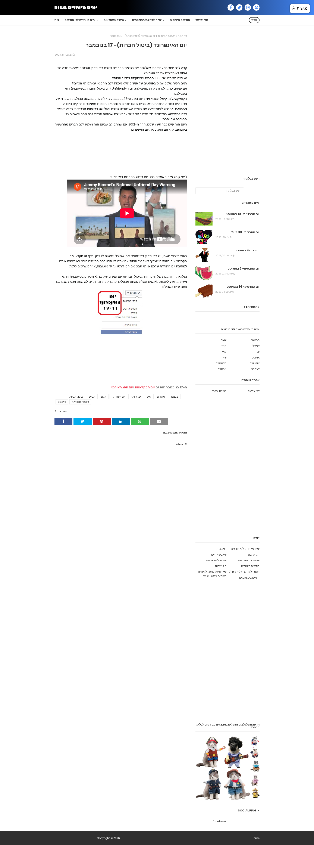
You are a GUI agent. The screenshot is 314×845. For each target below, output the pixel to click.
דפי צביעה (254, 391)
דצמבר (255, 369)
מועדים (161, 396)
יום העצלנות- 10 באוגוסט (243, 214)
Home (256, 838)
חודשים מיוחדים (250, 566)
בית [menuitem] (56, 20)
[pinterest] (256, 7)
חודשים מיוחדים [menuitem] (180, 20)
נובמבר (174, 396)
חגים (103, 396)
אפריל (256, 346)
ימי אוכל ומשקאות (216, 560)
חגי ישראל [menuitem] (201, 20)
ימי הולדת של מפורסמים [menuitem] (147, 20)
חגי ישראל (220, 566)
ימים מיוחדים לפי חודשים (245, 549)
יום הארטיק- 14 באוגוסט (243, 287)
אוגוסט (256, 357)
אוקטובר (255, 363)
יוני (258, 352)
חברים (91, 396)
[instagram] (248, 7)
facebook (219, 821)
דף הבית (182, 36)
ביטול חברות (76, 396)
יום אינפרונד (118, 396)
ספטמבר (221, 363)
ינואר (223, 340)
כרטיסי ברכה (218, 391)
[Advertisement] (120, 153)
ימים (149, 396)
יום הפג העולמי (122, 387)
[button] (300, 8)
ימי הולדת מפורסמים (248, 560)
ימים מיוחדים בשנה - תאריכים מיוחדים (75, 838)
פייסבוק (62, 402)
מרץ (224, 346)
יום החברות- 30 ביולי (245, 232)
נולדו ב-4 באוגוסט (247, 250)
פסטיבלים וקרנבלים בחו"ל (244, 572)
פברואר (255, 340)
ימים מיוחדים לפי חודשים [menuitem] (80, 20)
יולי (224, 357)
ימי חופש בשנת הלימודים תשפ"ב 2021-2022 (212, 574)
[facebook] (230, 7)
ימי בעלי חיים (218, 555)
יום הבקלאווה (145, 387)
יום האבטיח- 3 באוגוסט (243, 268)
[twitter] (239, 7)
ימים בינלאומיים (248, 578)
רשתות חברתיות (166, 36)
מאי (224, 352)
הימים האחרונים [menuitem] (114, 20)
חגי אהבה (254, 555)
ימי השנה (136, 396)
